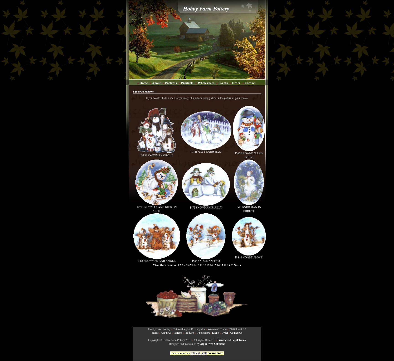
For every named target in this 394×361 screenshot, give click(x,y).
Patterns (171, 82)
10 (197, 265)
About (156, 82)
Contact (250, 82)
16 (218, 265)
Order (235, 82)
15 (214, 265)
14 (211, 265)
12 (204, 265)
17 (221, 265)
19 (228, 265)
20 (232, 265)
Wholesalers (206, 82)
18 (225, 265)
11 (201, 265)
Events (223, 82)
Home (144, 82)
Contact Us (236, 332)
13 (208, 265)
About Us (166, 332)
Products (187, 82)
